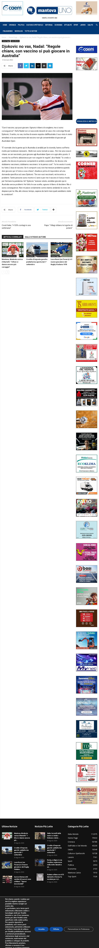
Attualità (68, 25)
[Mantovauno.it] (49, 10)
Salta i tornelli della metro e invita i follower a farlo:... (54, 835)
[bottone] (86, 121)
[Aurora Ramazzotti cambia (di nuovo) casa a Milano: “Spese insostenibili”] (7, 879)
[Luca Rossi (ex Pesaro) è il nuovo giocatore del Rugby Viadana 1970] (61, 249)
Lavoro (83, 25)
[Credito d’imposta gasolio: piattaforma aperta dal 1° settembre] (37, 249)
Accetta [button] (41, 929)
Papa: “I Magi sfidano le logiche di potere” (58, 226)
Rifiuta (56, 929)
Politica (21, 25)
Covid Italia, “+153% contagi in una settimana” (16, 226)
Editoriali (49, 25)
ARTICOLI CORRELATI (12, 237)
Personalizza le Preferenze (78, 929)
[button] (95, 25)
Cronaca (12, 25)
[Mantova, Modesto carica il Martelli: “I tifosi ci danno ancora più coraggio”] (13, 249)
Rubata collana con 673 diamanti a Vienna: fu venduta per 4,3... (55, 877)
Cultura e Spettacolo (34, 25)
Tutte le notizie (31, 31)
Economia (58, 25)
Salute (90, 25)
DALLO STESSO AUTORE (35, 237)
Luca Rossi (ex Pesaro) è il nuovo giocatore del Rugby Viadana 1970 (61, 261)
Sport (76, 25)
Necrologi (19, 31)
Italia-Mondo (8, 31)
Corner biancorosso (9, 256)
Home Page (13, 37)
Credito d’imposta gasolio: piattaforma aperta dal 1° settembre (37, 261)
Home (5, 25)
